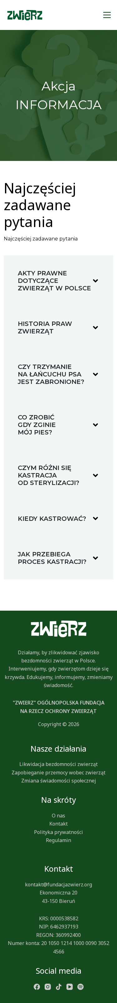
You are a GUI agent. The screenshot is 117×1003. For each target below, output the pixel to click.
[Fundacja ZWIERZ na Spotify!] (80, 986)
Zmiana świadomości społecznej (58, 780)
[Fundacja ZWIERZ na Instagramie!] (48, 986)
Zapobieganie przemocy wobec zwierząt (58, 772)
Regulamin (58, 840)
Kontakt (58, 823)
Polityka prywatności (58, 832)
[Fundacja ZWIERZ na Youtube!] (69, 986)
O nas (58, 815)
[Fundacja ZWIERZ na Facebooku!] (37, 986)
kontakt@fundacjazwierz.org (58, 884)
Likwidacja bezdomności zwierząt (58, 764)
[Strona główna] (25, 15)
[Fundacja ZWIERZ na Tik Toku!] (59, 986)
